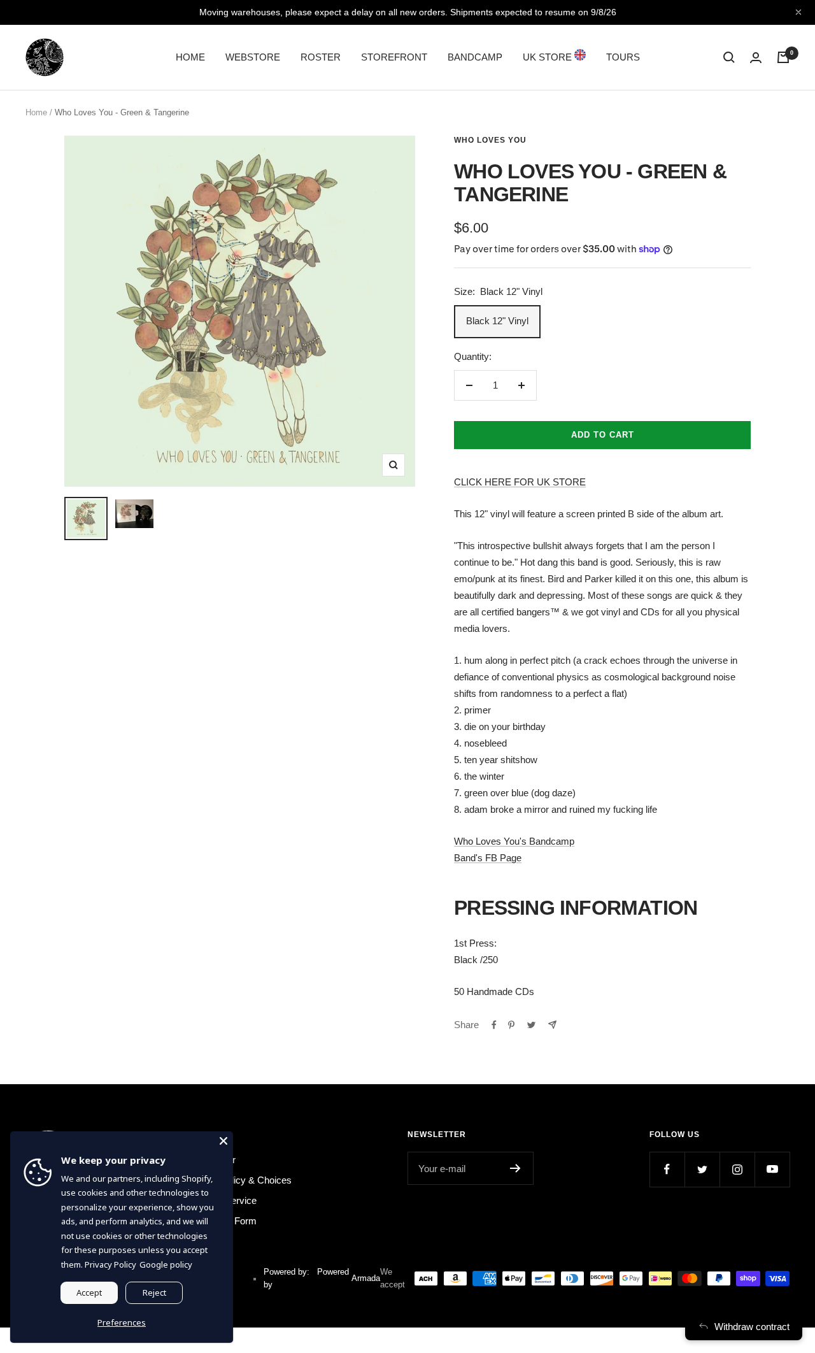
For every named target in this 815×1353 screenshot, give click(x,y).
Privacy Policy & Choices (239, 1180)
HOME (190, 57)
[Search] (729, 57)
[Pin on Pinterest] (511, 1024)
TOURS (623, 57)
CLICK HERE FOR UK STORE (520, 481)
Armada (365, 1278)
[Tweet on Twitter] (531, 1024)
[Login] (756, 57)
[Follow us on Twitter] (701, 1169)
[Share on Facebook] (494, 1024)
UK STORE (548, 57)
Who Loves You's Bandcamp (514, 841)
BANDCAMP (475, 57)
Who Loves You (490, 140)
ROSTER (321, 57)
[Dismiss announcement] (798, 12)
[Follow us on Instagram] (737, 1169)
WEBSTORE (252, 57)
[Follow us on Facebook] (666, 1169)
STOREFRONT (394, 57)
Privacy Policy (110, 1264)
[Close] (223, 1141)
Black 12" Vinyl (497, 320)
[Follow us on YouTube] (772, 1169)
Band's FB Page (487, 857)
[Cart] (783, 57)
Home (36, 112)
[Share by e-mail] (552, 1024)
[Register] (515, 1168)
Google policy (165, 1264)
